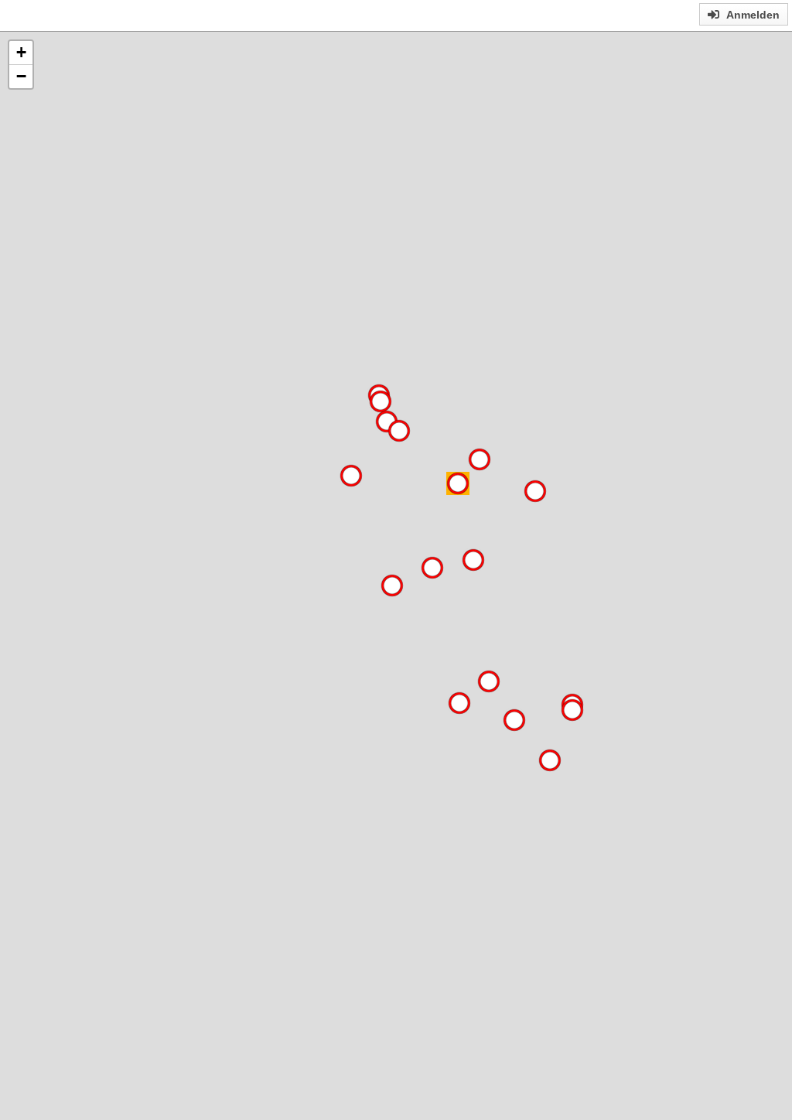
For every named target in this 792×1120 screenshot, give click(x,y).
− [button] (21, 76)
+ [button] (21, 52)
